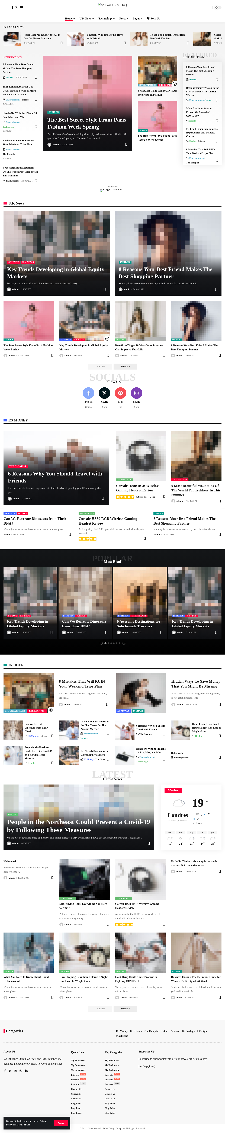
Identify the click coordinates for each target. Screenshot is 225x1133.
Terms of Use (23, 1125)
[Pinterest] (120, 398)
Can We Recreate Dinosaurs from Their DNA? (36, 728)
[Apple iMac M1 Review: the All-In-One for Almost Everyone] (12, 39)
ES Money (66, 340)
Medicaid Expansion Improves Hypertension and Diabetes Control (202, 133)
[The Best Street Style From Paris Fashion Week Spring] (157, 116)
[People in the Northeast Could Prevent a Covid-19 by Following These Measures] (13, 755)
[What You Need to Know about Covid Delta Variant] (29, 953)
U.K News (28, 262)
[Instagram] (136, 398)
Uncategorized (181, 757)
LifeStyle (202, 1031)
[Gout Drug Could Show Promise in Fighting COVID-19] (140, 953)
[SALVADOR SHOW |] (112, 7)
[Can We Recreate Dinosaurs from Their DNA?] (85, 603)
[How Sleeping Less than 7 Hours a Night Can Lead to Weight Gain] (180, 730)
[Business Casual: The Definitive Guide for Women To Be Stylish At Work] (196, 953)
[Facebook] (12, 7)
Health (192, 120)
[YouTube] (21, 7)
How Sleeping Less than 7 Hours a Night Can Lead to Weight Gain (206, 728)
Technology (8, 127)
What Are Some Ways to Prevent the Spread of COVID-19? (199, 112)
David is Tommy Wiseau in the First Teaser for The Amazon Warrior (202, 92)
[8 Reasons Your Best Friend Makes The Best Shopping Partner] (168, 253)
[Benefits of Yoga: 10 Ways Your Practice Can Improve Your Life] (140, 321)
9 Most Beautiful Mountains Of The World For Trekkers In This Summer (20, 171)
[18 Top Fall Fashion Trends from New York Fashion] (139, 39)
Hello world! (177, 753)
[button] (61, 1123)
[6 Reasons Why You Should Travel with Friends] (75, 39)
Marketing (122, 1035)
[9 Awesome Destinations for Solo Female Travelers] (140, 603)
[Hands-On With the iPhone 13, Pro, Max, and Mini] (124, 755)
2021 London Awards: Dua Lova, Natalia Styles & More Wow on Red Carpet (19, 90)
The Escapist (9, 154)
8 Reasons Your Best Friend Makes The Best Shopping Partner (18, 68)
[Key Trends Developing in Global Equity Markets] (57, 253)
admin (56, 144)
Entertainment (13, 99)
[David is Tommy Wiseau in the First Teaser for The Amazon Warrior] (69, 730)
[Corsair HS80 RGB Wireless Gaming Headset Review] (141, 456)
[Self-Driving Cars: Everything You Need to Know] (84, 879)
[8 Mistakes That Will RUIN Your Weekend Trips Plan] (157, 71)
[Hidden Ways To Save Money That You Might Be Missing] (141, 693)
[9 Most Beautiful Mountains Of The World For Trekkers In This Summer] (202, 39)
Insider (9, 77)
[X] (16, 7)
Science (25, 99)
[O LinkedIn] (26, 1071)
